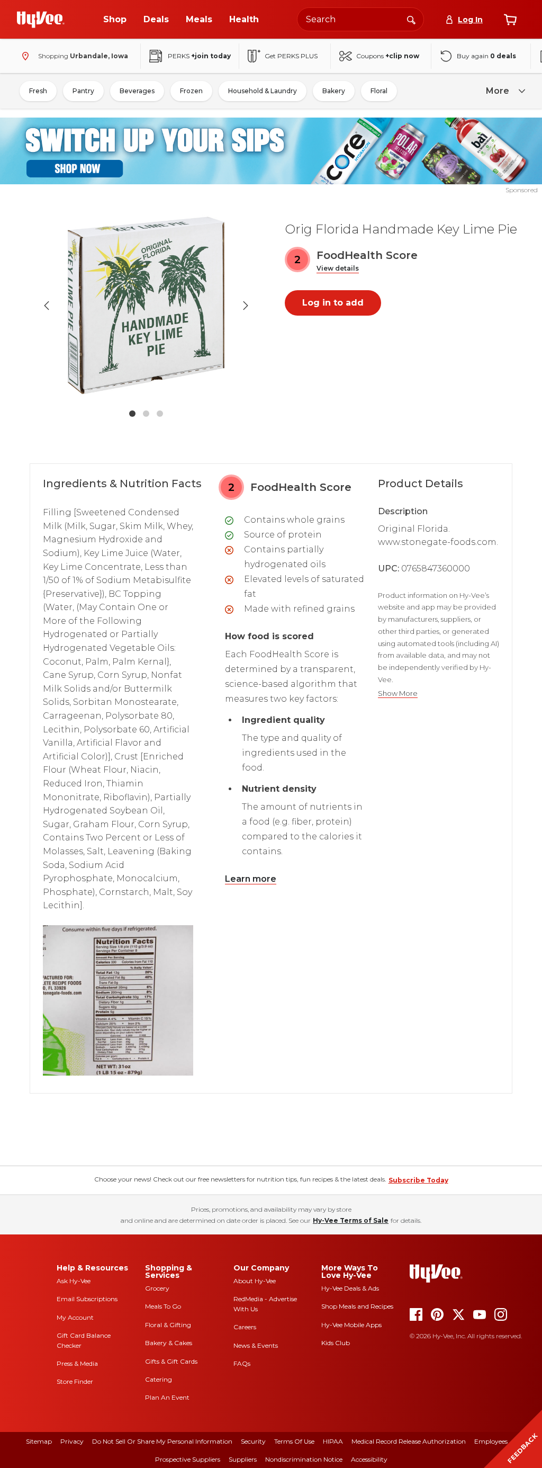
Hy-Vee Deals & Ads (350, 1288)
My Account (75, 1317)
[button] (338, 269)
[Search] (411, 19)
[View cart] (510, 19)
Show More (398, 693)
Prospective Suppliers (187, 1459)
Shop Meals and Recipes (357, 1306)
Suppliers (243, 1459)
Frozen (191, 91)
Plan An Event (167, 1397)
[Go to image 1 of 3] (132, 413)
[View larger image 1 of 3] (146, 305)
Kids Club (335, 1343)
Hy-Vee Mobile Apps (351, 1325)
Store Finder (75, 1381)
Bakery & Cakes (168, 1343)
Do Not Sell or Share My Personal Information (162, 1441)
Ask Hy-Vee (74, 1281)
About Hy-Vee (254, 1281)
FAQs (241, 1363)
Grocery (157, 1288)
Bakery (333, 91)
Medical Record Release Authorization (408, 1441)
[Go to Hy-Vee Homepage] (41, 19)
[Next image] (245, 305)
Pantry (83, 91)
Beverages (137, 91)
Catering (158, 1379)
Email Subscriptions (87, 1299)
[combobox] (360, 19)
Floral (379, 91)
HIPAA (333, 1441)
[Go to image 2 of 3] (146, 413)
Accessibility (369, 1459)
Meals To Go (163, 1306)
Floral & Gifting (168, 1325)
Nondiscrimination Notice (303, 1459)
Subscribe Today (418, 1180)
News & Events (255, 1345)
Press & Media (77, 1363)
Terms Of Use (294, 1441)
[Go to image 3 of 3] (160, 413)
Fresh (38, 91)
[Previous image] (46, 305)
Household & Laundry (262, 91)
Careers (244, 1327)
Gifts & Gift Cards (171, 1361)
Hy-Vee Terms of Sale (351, 1220)
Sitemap (39, 1441)
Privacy (72, 1441)
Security (253, 1441)
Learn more (250, 879)
